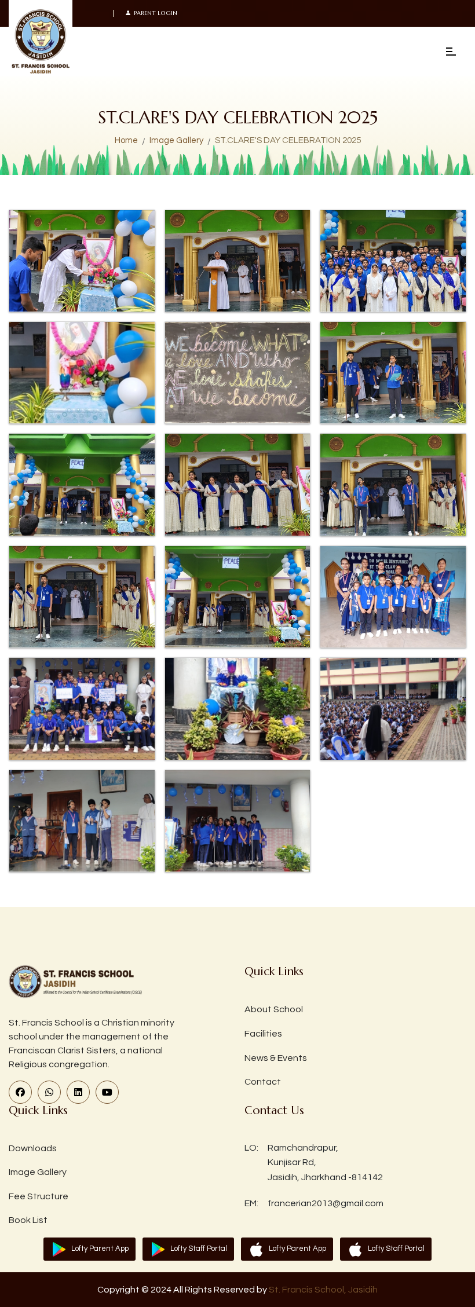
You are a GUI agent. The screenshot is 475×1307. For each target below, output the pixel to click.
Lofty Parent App (100, 1248)
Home (126, 140)
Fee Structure (38, 1196)
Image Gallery (176, 140)
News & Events (275, 1058)
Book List (28, 1220)
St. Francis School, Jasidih (323, 1289)
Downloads (33, 1148)
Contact (262, 1081)
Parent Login (155, 13)
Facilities (263, 1033)
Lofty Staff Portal (198, 1248)
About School (273, 1009)
